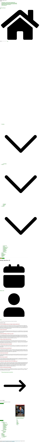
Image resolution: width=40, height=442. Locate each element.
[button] (21, 203)
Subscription (3, 255)
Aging (4, 246)
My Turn (4, 251)
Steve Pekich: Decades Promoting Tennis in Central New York (9, 3)
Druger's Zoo (4, 424)
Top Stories (3, 435)
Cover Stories (4, 163)
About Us (3, 253)
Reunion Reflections (4, 5)
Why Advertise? (4, 254)
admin (1, 319)
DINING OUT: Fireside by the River (6, 4)
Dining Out (4, 431)
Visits (3, 205)
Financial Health (5, 248)
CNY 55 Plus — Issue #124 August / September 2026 (8, 2)
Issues (2, 252)
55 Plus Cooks (5, 245)
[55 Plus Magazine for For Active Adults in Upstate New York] (20, 40)
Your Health (4, 429)
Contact (2, 256)
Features (3, 164)
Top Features (3, 434)
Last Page (4, 204)
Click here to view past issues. (20, 418)
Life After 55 (4, 250)
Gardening (4, 249)
